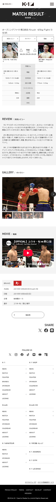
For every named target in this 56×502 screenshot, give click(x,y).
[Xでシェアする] (40, 330)
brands (5, 381)
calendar (6, 390)
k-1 (36, 443)
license (5, 398)
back (28, 315)
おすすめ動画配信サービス (46, 482)
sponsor (6, 385)
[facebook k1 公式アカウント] (22, 354)
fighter (5, 377)
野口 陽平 (26, 303)
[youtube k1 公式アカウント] (40, 354)
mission (28, 493)
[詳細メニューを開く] (52, 4)
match (5, 373)
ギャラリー (28, 38)
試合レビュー (11, 38)
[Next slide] (53, 194)
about (5, 394)
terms (21, 490)
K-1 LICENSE (35, 469)
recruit (38, 490)
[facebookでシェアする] (46, 330)
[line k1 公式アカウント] (34, 354)
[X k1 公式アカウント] (10, 354)
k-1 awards (35, 452)
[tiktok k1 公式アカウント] (28, 354)
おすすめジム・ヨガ (30, 482)
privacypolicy (11, 490)
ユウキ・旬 (17, 303)
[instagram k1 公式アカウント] (16, 354)
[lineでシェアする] (52, 330)
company (47, 490)
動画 (45, 38)
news (4, 369)
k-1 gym (33, 460)
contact (29, 490)
